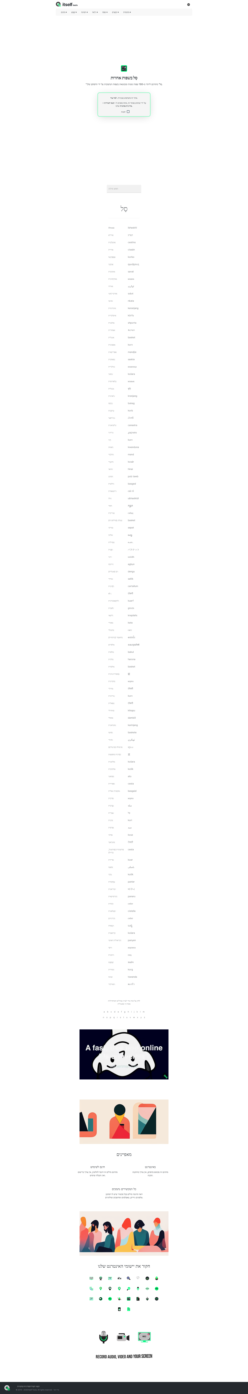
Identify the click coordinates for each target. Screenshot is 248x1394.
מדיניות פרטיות (126, 106)
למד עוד (113, 98)
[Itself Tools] (124, 1345)
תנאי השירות (109, 103)
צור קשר (56, 1390)
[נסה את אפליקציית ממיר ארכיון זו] (124, 1054)
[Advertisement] (124, 38)
